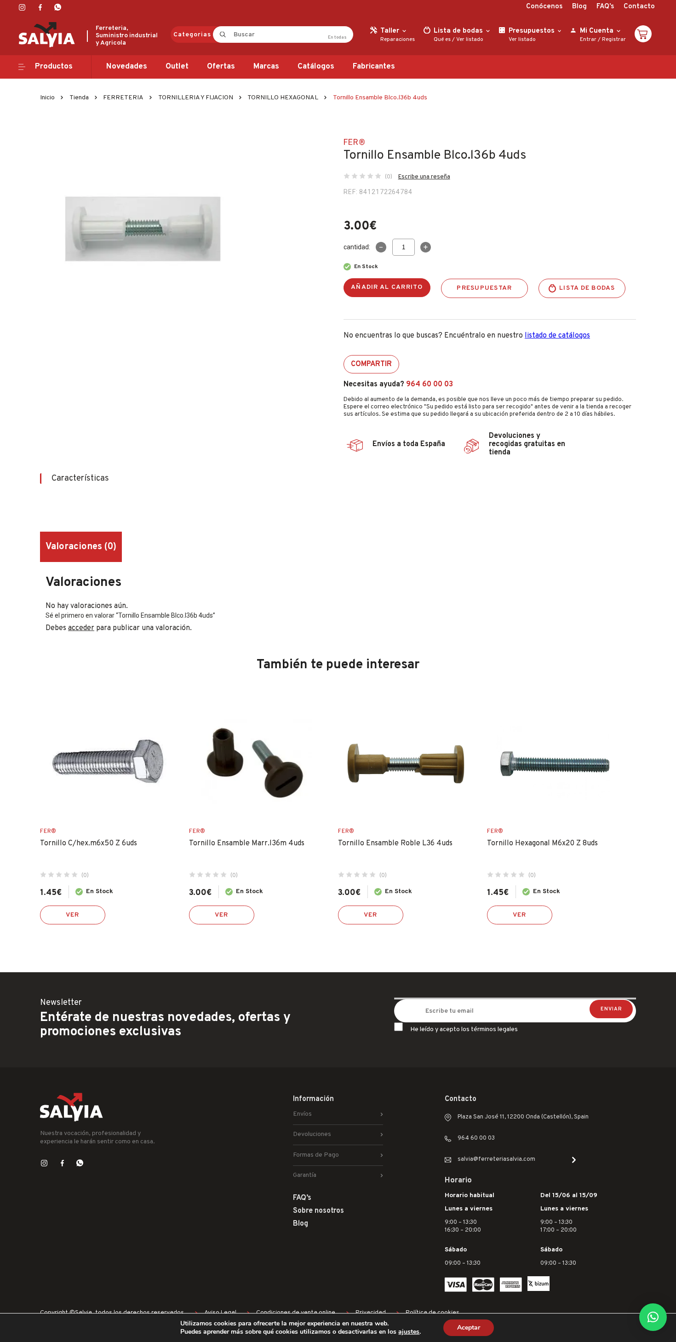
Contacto (639, 6)
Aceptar (468, 1327)
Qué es (442, 39)
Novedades (126, 67)
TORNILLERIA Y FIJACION (195, 98)
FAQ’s (605, 6)
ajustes (408, 1332)
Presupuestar (484, 288)
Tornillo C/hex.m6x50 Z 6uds (88, 843)
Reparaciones (397, 39)
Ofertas (221, 67)
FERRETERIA (123, 98)
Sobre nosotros (318, 1211)
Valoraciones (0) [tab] (81, 547)
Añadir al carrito (387, 287)
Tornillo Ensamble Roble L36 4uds (395, 843)
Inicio (47, 98)
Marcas (266, 67)
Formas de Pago (316, 1155)
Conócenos (544, 6)
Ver (73, 915)
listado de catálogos (557, 335)
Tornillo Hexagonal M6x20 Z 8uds (542, 843)
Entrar (588, 39)
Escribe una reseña (424, 177)
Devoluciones (312, 1134)
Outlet (177, 67)
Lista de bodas (587, 288)
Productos (54, 67)
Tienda (79, 98)
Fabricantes (374, 67)
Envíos (302, 1114)
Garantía (304, 1175)
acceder (81, 628)
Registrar (614, 39)
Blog (579, 6)
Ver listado (469, 39)
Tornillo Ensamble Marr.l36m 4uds (246, 843)
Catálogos (316, 67)
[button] (653, 1317)
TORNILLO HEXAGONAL (282, 98)
